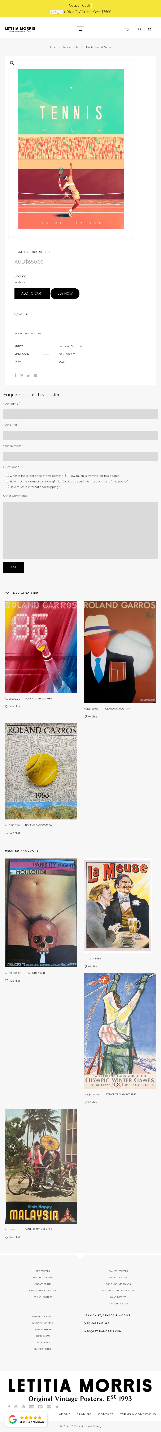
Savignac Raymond (42, 1323)
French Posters (43, 1297)
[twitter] (21, 375)
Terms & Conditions (138, 1414)
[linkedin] (28, 375)
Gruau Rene (43, 1342)
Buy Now (65, 293)
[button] (12, 63)
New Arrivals (70, 47)
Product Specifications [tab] (27, 333)
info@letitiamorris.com (103, 1331)
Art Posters (43, 1271)
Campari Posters (118, 1271)
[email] (35, 375)
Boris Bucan (43, 1336)
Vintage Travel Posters (42, 1290)
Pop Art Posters (118, 1277)
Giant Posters (118, 1297)
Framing (84, 1414)
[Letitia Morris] (20, 29)
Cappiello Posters (118, 1303)
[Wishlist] (127, 29)
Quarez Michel (42, 1349)
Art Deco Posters (43, 1277)
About (64, 1414)
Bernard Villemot (42, 1316)
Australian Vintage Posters (118, 1290)
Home (52, 47)
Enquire (20, 276)
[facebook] (15, 375)
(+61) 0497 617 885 (96, 1323)
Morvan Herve (42, 1329)
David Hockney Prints (118, 1284)
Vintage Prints (42, 1284)
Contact (106, 1414)
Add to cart (32, 293)
